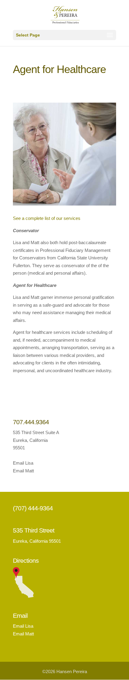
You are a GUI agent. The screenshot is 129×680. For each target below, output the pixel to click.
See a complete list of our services (46, 218)
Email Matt (23, 470)
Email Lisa (23, 462)
